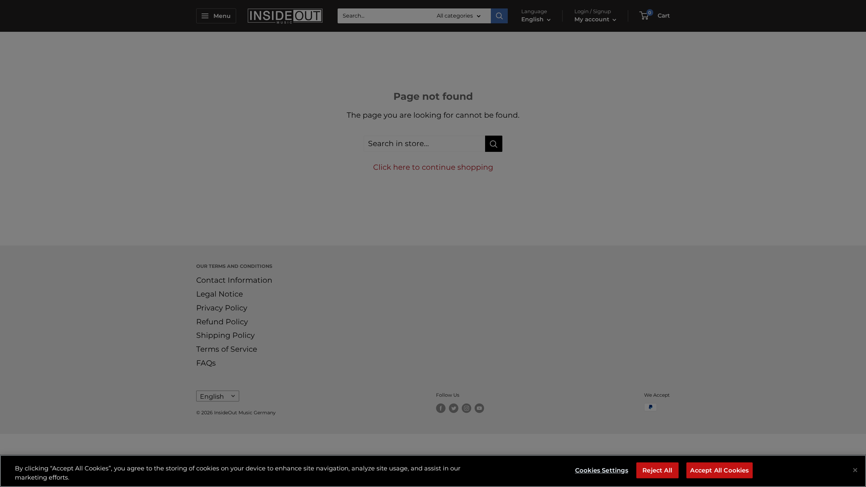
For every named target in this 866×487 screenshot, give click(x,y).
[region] (433, 471)
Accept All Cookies (719, 470)
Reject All (657, 470)
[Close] (855, 470)
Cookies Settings (601, 470)
